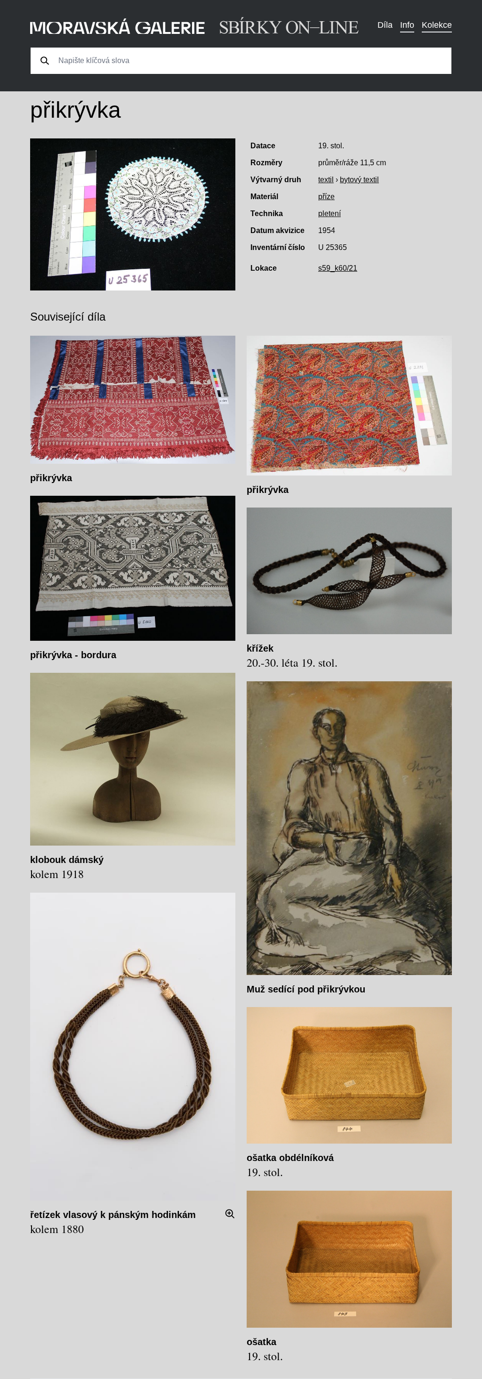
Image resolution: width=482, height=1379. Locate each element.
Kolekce (437, 25)
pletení (329, 214)
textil (326, 180)
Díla (385, 25)
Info (407, 25)
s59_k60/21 (337, 268)
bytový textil (359, 180)
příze (326, 197)
